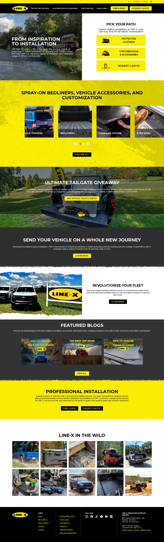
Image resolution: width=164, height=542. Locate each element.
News (40, 516)
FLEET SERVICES (87, 8)
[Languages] (151, 1)
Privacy (136, 530)
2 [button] (83, 144)
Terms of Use (127, 530)
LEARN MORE (82, 256)
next (88, 144)
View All (82, 373)
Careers (41, 526)
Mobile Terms (145, 530)
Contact (137, 1)
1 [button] (80, 144)
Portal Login (64, 519)
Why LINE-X (42, 519)
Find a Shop (119, 8)
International (64, 523)
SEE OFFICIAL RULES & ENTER (82, 198)
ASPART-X (64, 526)
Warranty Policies (66, 530)
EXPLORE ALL (82, 155)
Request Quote (140, 8)
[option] (44, 121)
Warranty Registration (68, 533)
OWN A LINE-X (102, 8)
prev (76, 144)
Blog (145, 1)
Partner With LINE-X (67, 516)
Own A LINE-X (43, 523)
